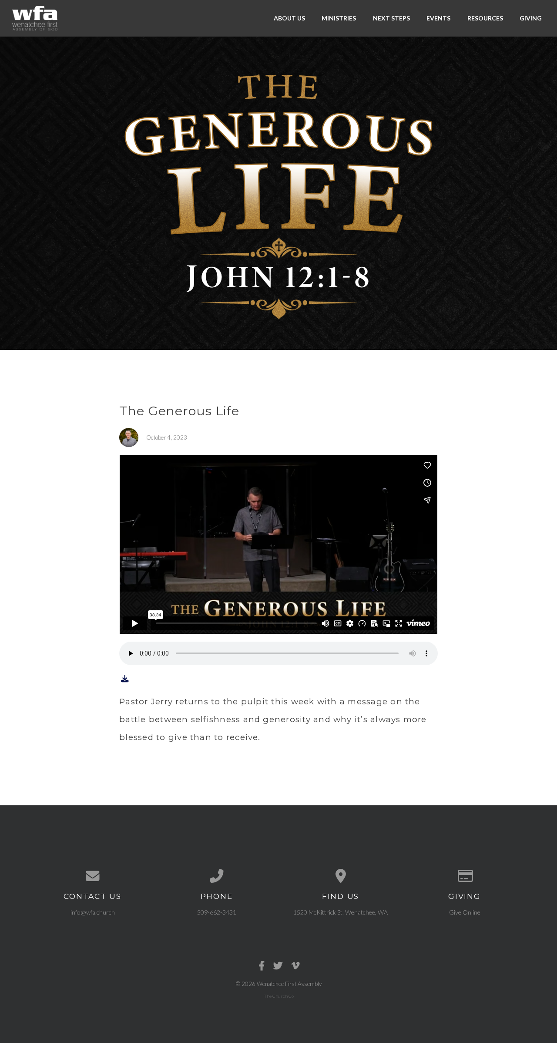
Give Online (464, 912)
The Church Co (279, 996)
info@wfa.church (92, 912)
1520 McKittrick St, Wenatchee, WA (340, 912)
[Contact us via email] (92, 876)
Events (438, 18)
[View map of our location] (340, 876)
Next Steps (391, 18)
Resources (485, 18)
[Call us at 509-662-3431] (216, 876)
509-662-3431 (216, 912)
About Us (289, 18)
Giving (531, 18)
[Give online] (464, 876)
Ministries (339, 18)
